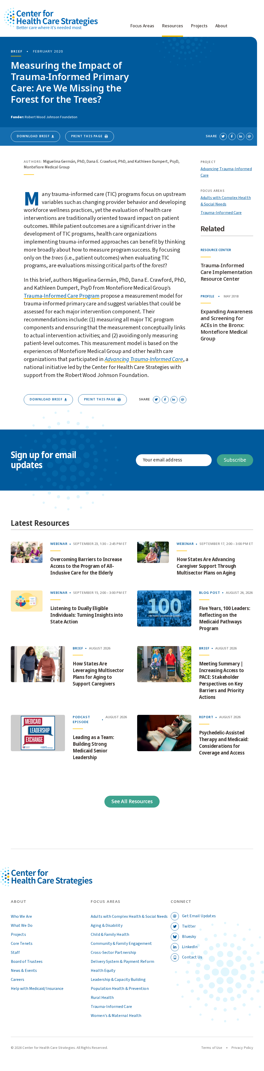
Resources (172, 26)
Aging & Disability (106, 925)
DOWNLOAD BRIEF (33, 136)
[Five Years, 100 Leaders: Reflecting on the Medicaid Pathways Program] (164, 612)
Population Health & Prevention (119, 988)
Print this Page (87, 136)
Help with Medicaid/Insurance (37, 988)
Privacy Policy (242, 1047)
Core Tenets (21, 943)
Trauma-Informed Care (221, 213)
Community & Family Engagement (121, 943)
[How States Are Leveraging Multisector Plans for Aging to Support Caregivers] (38, 675)
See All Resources (132, 801)
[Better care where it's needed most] (51, 18)
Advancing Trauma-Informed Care (144, 359)
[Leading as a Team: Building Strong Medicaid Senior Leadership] (38, 739)
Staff (15, 952)
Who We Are (21, 916)
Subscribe (235, 460)
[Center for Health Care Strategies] (57, 883)
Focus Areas (142, 26)
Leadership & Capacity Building (118, 979)
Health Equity (103, 970)
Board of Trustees (27, 961)
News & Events (24, 970)
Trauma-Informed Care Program (62, 296)
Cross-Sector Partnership (113, 952)
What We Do (21, 925)
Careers (17, 979)
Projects (199, 26)
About (221, 26)
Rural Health (102, 997)
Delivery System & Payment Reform (122, 961)
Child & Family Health (110, 934)
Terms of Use (211, 1047)
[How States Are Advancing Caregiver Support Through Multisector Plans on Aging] (153, 560)
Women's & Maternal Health (116, 1015)
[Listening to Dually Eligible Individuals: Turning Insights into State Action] (27, 612)
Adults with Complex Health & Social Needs (129, 916)
